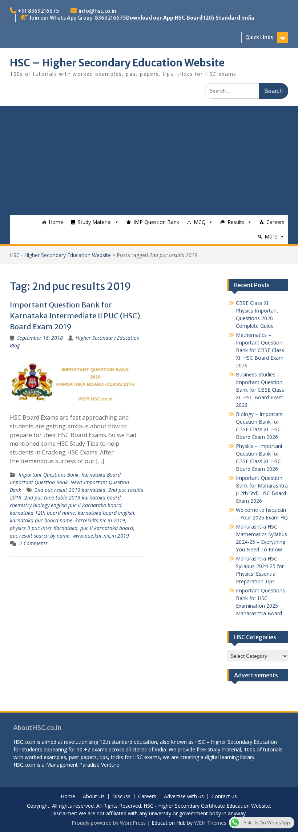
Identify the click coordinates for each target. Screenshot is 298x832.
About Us (94, 796)
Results (236, 222)
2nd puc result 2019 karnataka (70, 489)
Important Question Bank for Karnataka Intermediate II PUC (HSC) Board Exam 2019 (75, 315)
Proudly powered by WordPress (109, 822)
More (271, 236)
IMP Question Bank (156, 222)
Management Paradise (73, 764)
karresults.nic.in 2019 (100, 520)
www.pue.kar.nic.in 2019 (100, 535)
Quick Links (259, 37)
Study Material (95, 222)
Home (56, 222)
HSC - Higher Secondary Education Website (60, 255)
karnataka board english (106, 512)
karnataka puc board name (41, 520)
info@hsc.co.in (97, 11)
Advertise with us (184, 796)
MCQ (200, 222)
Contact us (224, 796)
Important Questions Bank (48, 474)
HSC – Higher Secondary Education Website (117, 62)
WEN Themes (210, 822)
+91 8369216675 (38, 11)
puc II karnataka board (106, 528)
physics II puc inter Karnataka (43, 528)
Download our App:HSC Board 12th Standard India (190, 18)
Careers (275, 222)
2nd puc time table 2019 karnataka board (72, 497)
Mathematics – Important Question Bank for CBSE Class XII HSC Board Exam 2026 (260, 350)
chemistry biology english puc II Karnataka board (65, 505)
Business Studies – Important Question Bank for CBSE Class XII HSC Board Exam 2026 (260, 389)
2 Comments (33, 543)
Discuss (121, 796)
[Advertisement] (149, 160)
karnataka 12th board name (42, 512)
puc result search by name (39, 535)
